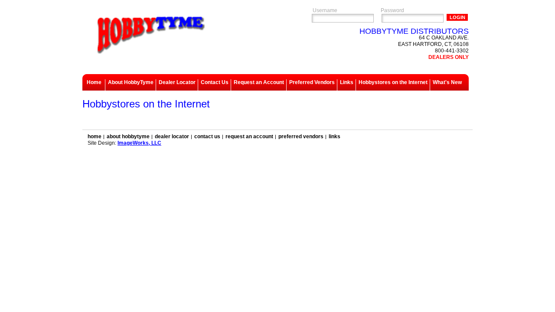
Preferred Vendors (312, 82)
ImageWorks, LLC (139, 143)
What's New (447, 82)
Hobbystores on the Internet (393, 82)
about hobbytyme (128, 136)
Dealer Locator (177, 82)
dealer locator (172, 136)
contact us (207, 136)
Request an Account (259, 82)
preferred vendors (300, 136)
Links (346, 82)
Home (94, 82)
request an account (249, 136)
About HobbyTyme (130, 82)
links (334, 136)
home (94, 136)
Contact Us (215, 82)
